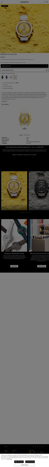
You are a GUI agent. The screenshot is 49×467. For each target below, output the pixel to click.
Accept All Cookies (30, 461)
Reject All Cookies (19, 461)
